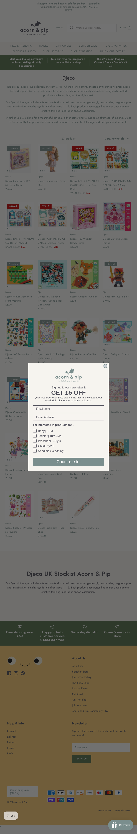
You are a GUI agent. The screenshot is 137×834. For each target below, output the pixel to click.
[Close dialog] (105, 366)
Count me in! (69, 461)
